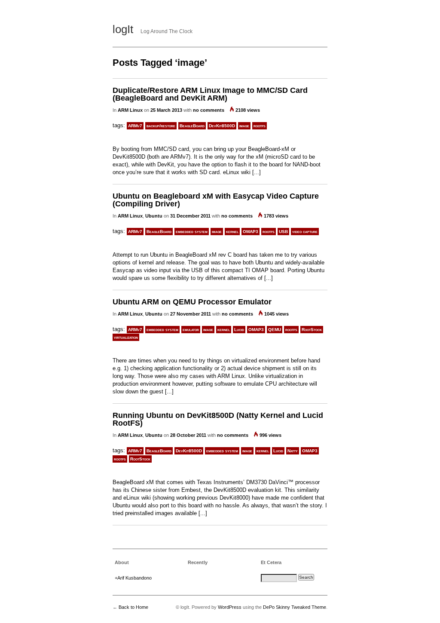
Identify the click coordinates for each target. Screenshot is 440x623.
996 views (270, 435)
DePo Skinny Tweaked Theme (294, 607)
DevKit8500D (222, 125)
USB (283, 231)
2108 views (247, 110)
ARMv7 (135, 125)
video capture (305, 231)
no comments (208, 110)
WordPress (229, 607)
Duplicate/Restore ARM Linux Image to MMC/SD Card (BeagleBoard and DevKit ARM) (210, 94)
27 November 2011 (190, 313)
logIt (123, 29)
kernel (232, 231)
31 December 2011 (190, 215)
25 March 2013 (166, 110)
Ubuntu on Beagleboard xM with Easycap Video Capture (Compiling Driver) (216, 200)
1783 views (276, 215)
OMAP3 (250, 231)
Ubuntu (153, 215)
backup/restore (161, 125)
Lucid (239, 329)
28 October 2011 (188, 435)
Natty (292, 450)
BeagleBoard (192, 125)
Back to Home (133, 607)
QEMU (274, 329)
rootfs (260, 125)
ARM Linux (130, 110)
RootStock (312, 329)
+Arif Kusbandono (133, 577)
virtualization (126, 337)
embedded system (192, 231)
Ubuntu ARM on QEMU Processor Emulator (192, 302)
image (244, 125)
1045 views (276, 313)
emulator (191, 329)
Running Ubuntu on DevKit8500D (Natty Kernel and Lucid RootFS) (218, 419)
